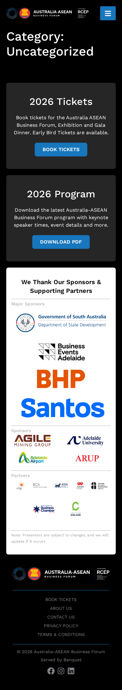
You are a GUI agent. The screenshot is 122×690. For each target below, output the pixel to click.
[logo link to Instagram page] (61, 672)
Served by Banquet (61, 659)
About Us (61, 608)
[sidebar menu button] (108, 13)
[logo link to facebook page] (51, 672)
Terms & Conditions (61, 634)
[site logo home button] (47, 13)
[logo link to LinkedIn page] (71, 672)
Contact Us (61, 616)
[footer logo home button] (61, 578)
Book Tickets (61, 599)
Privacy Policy (61, 625)
